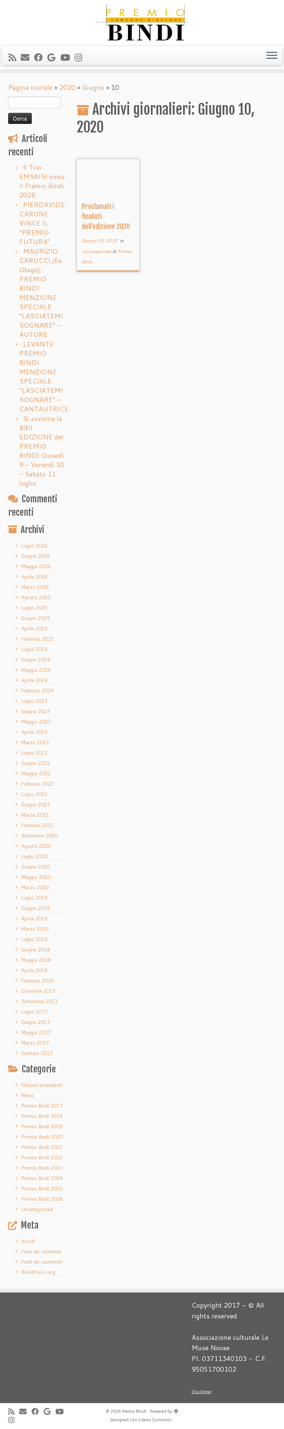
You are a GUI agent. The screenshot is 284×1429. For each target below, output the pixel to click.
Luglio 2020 (34, 856)
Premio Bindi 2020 (41, 1136)
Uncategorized (37, 1209)
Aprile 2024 (34, 680)
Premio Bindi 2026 (41, 1199)
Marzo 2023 (35, 742)
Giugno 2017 (35, 1022)
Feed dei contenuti (41, 1251)
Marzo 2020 (35, 887)
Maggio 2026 (36, 566)
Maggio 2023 (36, 721)
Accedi (28, 1241)
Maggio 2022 (36, 773)
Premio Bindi (134, 1411)
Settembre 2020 (39, 835)
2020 (67, 87)
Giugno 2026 (35, 556)
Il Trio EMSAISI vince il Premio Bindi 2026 (42, 181)
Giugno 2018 (35, 949)
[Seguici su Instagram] (81, 57)
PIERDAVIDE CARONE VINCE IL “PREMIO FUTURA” (42, 223)
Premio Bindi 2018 (41, 1116)
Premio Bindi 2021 (41, 1147)
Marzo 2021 (35, 815)
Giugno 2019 (35, 908)
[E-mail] (27, 57)
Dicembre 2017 (38, 991)
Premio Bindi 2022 (41, 1157)
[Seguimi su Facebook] (40, 57)
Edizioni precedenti (41, 1085)
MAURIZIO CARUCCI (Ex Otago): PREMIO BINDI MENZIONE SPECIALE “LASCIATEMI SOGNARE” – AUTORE (41, 292)
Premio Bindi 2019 (41, 1126)
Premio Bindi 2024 (41, 1178)
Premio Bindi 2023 (41, 1168)
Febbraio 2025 (37, 639)
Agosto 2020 (36, 846)
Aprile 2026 (34, 576)
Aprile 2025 (34, 628)
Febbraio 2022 (37, 784)
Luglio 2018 (34, 939)
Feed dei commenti (41, 1261)
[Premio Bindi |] (142, 22)
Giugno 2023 (35, 711)
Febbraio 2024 (37, 690)
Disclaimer (202, 1392)
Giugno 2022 (35, 763)
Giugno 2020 (35, 866)
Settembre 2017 (39, 1001)
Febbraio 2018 (37, 980)
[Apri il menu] (271, 55)
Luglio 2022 (34, 752)
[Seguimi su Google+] (53, 57)
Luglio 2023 (34, 701)
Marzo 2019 (35, 929)
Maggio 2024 (36, 670)
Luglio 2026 (34, 545)
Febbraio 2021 (37, 825)
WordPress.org (38, 1272)
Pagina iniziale (30, 87)
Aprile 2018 (34, 970)
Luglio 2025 (34, 607)
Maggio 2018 (36, 960)
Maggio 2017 (36, 1032)
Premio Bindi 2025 (41, 1188)
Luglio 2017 (34, 1011)
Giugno (93, 87)
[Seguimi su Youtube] (67, 57)
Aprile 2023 (34, 732)
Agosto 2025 (36, 597)
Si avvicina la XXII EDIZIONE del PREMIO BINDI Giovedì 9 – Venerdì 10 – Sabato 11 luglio (41, 451)
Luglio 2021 (34, 794)
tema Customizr (157, 1420)
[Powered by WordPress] (176, 1409)
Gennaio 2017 (37, 1053)
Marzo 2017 (35, 1042)
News (27, 1095)
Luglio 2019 (34, 897)
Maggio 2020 (36, 877)
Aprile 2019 (34, 918)
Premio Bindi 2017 (41, 1105)
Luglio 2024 (34, 649)
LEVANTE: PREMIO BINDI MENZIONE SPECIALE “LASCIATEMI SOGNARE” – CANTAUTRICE (43, 376)
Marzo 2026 (35, 587)
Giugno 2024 (35, 659)
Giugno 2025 (35, 618)
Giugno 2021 (35, 804)
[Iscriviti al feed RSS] (15, 57)
